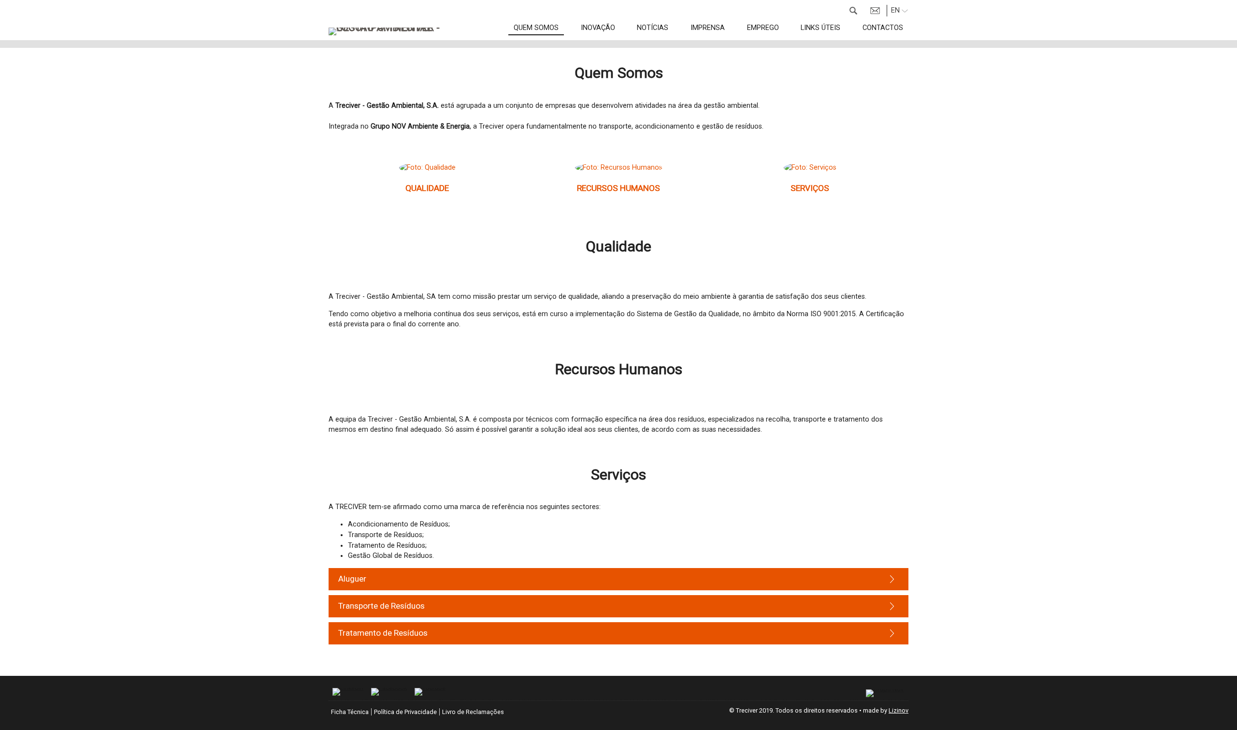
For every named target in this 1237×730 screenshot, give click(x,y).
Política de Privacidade (405, 711)
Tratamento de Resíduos (383, 633)
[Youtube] (430, 692)
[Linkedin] (347, 692)
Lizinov (898, 710)
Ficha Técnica (350, 711)
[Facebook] (389, 692)
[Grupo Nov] (885, 693)
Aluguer (352, 579)
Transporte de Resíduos (381, 606)
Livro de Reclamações (473, 711)
